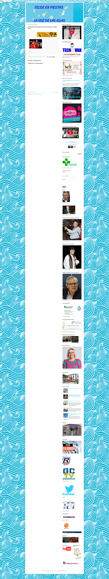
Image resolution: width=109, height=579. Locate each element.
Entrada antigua (55, 92)
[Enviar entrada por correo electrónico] (47, 56)
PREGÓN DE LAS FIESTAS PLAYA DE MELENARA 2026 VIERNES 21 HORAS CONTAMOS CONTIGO (74, 395)
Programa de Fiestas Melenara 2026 (75, 388)
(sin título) (70, 407)
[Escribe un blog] (50, 56)
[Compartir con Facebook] (53, 56)
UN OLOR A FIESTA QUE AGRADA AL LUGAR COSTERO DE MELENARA (74, 414)
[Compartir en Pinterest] (54, 56)
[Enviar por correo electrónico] (49, 56)
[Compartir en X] (52, 56)
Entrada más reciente (31, 92)
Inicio (44, 92)
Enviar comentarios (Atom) (37, 94)
